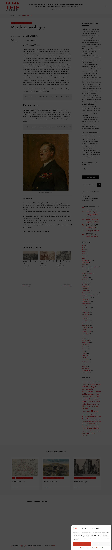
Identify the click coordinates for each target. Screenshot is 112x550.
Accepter (81, 544)
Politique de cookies (83, 547)
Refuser (100, 544)
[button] (109, 528)
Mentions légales (92, 547)
